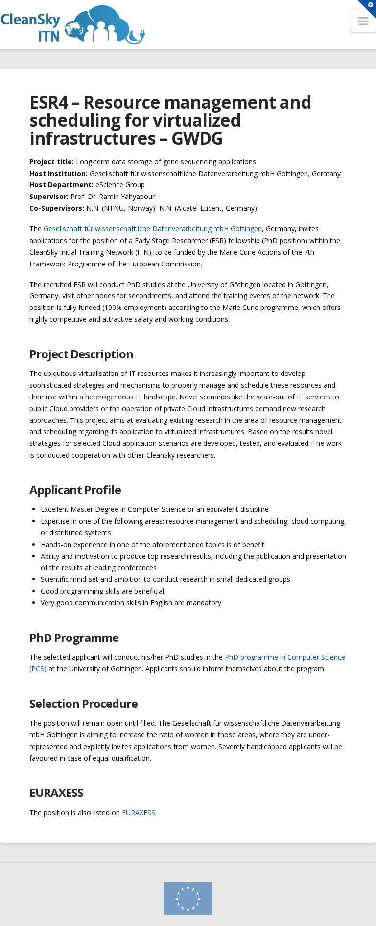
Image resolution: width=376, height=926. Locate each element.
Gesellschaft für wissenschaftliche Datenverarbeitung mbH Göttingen (153, 228)
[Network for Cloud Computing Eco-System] (79, 24)
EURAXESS (138, 812)
